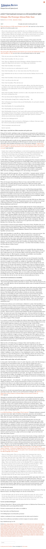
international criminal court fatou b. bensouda (35, 532)
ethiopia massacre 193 (5, 531)
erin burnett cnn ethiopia (33, 528)
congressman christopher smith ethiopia (21, 528)
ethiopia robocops (33, 531)
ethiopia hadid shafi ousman (37, 530)
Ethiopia (11, 523)
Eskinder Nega (41, 528)
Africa (5, 523)
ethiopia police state (25, 531)
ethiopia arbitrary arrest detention (33, 529)
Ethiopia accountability (5, 529)
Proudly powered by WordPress (6, 546)
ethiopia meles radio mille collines (15, 531)
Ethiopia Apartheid (23, 529)
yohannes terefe (3, 536)
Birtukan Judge (39, 527)
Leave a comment (19, 536)
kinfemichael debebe (12, 533)
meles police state (27, 533)
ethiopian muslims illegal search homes (19, 532)
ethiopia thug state (40, 531)
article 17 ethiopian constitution (21, 526)
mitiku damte (32, 533)
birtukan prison (10, 528)
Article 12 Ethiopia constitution (9, 526)
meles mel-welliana (19, 533)
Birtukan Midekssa (4, 528)
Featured (15, 523)
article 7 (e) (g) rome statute (32, 526)
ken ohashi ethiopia (4, 533)
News (18, 523)
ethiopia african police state (14, 529)
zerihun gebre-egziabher (11, 536)
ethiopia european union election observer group (14, 530)
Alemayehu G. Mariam (17, 19)
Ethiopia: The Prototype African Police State (18, 17)
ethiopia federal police (28, 530)
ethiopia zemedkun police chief (6, 532)
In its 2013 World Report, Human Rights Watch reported (14, 412)
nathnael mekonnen (39, 533)
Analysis (8, 523)
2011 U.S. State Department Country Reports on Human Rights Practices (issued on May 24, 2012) (22, 393)
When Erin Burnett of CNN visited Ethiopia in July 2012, (15, 26)
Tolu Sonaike (24, 546)
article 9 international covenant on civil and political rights (25, 527)
